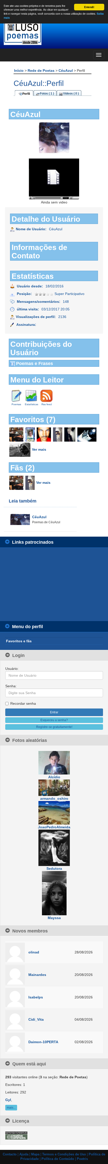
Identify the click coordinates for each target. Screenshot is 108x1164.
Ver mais (39, 449)
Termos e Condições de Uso (64, 1154)
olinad (33, 952)
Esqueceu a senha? (54, 720)
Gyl (8, 1100)
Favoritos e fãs (19, 641)
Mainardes (37, 975)
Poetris (82, 1159)
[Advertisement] (42, 584)
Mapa (35, 1154)
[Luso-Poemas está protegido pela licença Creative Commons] (16, 1135)
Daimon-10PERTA (43, 1042)
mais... (11, 1107)
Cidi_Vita (36, 1019)
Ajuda (23, 1154)
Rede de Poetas (42, 71)
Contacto (10, 1154)
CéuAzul (66, 71)
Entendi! (89, 7)
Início (19, 71)
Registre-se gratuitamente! (54, 727)
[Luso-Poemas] (54, 32)
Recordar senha (23, 703)
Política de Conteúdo (57, 1159)
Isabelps (35, 997)
